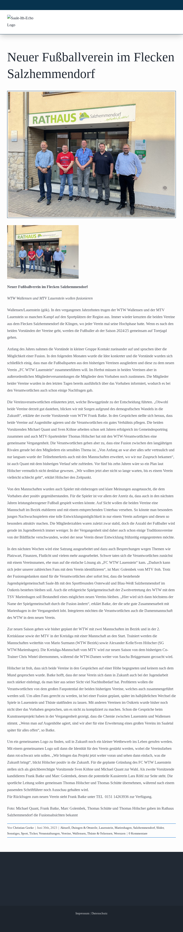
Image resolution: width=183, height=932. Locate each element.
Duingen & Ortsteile (84, 827)
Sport (24, 833)
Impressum (82, 913)
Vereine (66, 833)
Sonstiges (13, 833)
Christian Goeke (23, 827)
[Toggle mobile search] (164, 18)
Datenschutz (99, 913)
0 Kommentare (138, 833)
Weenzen (120, 833)
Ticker (33, 833)
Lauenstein (106, 827)
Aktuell (65, 827)
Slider (160, 827)
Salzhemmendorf (144, 827)
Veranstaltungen (49, 833)
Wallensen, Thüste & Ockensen (92, 833)
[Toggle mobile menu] (173, 18)
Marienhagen (123, 827)
